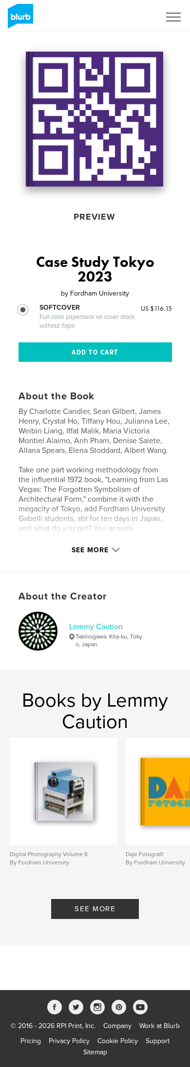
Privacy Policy (69, 1041)
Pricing (30, 1041)
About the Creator (63, 596)
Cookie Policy (117, 1041)
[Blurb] (19, 20)
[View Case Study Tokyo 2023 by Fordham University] (94, 119)
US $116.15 (156, 308)
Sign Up (135, 17)
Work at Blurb (159, 1026)
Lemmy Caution (96, 627)
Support (158, 1041)
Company (117, 1026)
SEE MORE (95, 908)
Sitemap (95, 1052)
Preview (94, 216)
